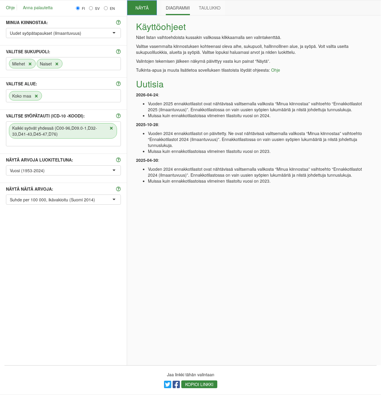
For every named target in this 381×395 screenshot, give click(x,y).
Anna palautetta (38, 7)
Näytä (142, 8)
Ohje (10, 7)
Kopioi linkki (199, 384)
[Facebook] (176, 386)
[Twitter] (167, 386)
